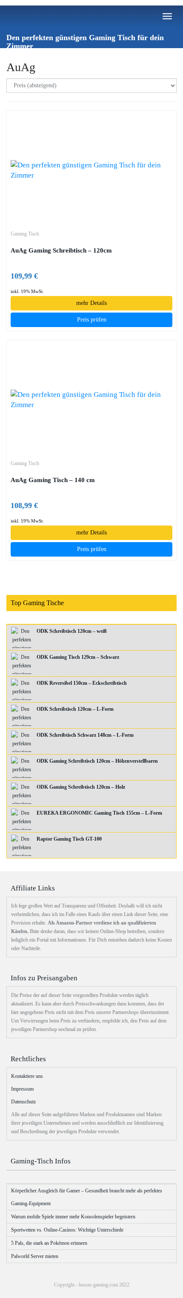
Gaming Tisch (25, 234)
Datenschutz (23, 1102)
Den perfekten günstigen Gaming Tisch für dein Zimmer (85, 40)
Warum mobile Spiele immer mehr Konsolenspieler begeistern (73, 1217)
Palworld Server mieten (34, 1256)
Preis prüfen (91, 319)
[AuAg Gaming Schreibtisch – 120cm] (91, 170)
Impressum (22, 1089)
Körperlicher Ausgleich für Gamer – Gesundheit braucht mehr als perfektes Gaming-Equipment (86, 1197)
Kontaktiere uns (27, 1076)
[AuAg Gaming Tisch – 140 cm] (91, 400)
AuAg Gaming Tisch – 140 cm (53, 479)
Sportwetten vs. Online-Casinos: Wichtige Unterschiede (67, 1230)
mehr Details (91, 303)
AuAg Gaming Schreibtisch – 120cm (61, 250)
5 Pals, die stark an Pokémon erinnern (49, 1243)
